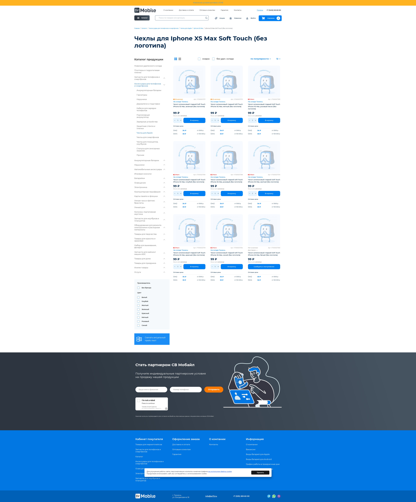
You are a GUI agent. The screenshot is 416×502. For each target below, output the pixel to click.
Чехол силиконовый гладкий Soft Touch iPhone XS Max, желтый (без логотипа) (264, 181)
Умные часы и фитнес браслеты (144, 202)
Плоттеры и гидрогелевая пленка (147, 71)
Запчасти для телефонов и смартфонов (147, 78)
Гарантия (224, 10)
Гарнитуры (142, 95)
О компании (168, 10)
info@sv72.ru (211, 496)
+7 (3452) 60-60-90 (273, 10)
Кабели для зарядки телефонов (146, 109)
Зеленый (145, 309)
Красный (145, 313)
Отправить (213, 389)
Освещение (140, 183)
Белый (144, 297)
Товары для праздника (145, 263)
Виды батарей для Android (259, 459)
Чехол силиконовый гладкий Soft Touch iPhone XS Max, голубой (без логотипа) (189, 181)
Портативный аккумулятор (143, 116)
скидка (206, 59)
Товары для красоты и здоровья (144, 240)
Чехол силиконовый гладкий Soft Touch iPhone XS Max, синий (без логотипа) (227, 254)
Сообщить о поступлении (264, 267)
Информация (255, 439)
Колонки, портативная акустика (145, 213)
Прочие (140, 155)
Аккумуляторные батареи (149, 90)
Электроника (140, 187)
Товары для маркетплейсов (148, 444)
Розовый (145, 321)
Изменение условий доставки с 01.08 (208, 3)
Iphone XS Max (198, 28)
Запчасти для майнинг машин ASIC (145, 253)
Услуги (137, 272)
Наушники (142, 99)
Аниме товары (141, 268)
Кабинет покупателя (149, 439)
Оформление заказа (186, 439)
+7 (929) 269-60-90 (241, 496)
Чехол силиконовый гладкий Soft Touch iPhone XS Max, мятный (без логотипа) (227, 105)
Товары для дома (142, 259)
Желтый (145, 305)
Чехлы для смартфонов (148, 137)
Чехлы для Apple (186, 28)
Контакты (237, 10)
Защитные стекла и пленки (146, 127)
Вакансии (250, 449)
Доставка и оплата (186, 10)
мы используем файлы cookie (220, 471)
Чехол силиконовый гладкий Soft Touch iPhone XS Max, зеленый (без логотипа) (189, 105)
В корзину (194, 120)
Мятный (145, 317)
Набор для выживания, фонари (145, 246)
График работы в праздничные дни (263, 464)
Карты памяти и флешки (146, 196)
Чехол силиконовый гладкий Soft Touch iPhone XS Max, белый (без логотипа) (264, 254)
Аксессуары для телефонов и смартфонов (163, 28)
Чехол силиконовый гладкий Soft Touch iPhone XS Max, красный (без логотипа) (189, 254)
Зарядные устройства (147, 122)
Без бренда (146, 288)
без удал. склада (225, 59)
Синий (144, 325)
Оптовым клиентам (207, 10)
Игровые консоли (143, 174)
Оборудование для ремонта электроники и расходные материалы (147, 227)
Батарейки (139, 178)
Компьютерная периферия (147, 192)
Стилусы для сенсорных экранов (148, 149)
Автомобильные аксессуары (148, 169)
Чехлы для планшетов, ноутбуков (147, 143)
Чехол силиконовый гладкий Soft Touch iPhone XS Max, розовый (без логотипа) (227, 181)
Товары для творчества (145, 234)
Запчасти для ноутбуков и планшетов (146, 219)
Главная (137, 28)
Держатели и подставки (148, 104)
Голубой (145, 301)
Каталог (144, 28)
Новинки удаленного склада (148, 66)
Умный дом (139, 207)
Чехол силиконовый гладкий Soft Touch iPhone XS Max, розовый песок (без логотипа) (264, 106)
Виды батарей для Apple (258, 454)
